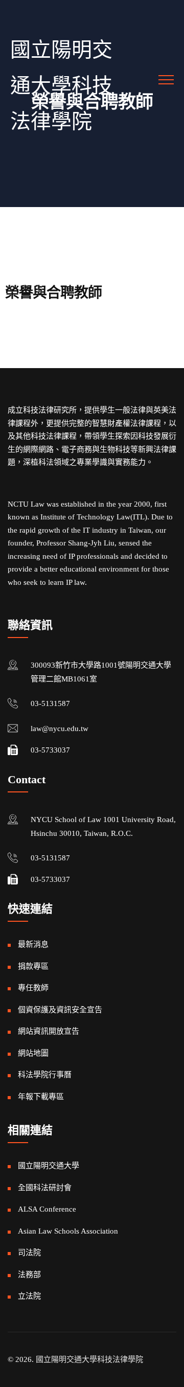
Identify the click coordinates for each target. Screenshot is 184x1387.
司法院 (29, 1252)
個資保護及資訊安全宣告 (60, 1010)
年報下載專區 (41, 1097)
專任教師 (33, 988)
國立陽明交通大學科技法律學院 (61, 85)
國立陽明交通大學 (48, 1166)
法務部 (29, 1274)
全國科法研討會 (45, 1188)
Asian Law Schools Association (68, 1231)
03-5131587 (50, 703)
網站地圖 (33, 1053)
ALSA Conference (47, 1209)
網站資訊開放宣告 (48, 1031)
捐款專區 (33, 966)
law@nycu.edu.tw (59, 728)
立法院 (29, 1296)
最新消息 (33, 944)
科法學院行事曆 (45, 1075)
